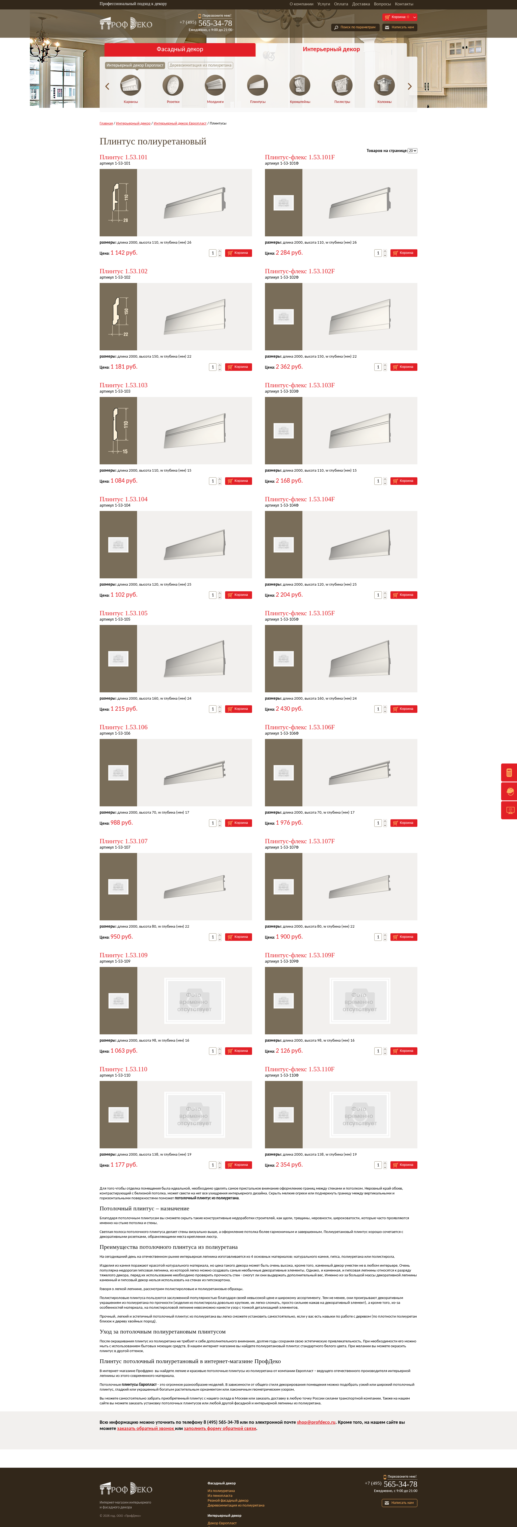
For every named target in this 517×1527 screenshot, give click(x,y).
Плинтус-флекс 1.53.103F (300, 385)
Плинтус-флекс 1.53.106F (300, 727)
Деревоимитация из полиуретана (201, 65)
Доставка (361, 4)
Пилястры (342, 102)
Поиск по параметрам (358, 27)
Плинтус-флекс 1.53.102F (300, 271)
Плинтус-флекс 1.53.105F (300, 613)
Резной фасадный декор (228, 1501)
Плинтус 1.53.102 (124, 271)
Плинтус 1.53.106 (124, 727)
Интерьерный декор (331, 49)
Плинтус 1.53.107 (124, 841)
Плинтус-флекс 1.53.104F (300, 499)
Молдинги (215, 102)
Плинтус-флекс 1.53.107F (300, 841)
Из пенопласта (220, 1496)
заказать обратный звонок (146, 1428)
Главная (106, 124)
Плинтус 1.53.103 (124, 385)
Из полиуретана (221, 1491)
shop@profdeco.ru (316, 1422)
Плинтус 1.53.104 (124, 499)
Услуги (323, 4)
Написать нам (403, 27)
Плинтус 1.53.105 (124, 613)
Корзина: (400, 17)
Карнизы (131, 102)
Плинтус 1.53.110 (123, 1069)
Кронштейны (300, 102)
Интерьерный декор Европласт (135, 65)
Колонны (385, 102)
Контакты (404, 4)
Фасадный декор (180, 49)
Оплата (341, 4)
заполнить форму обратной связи (220, 1428)
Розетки (173, 102)
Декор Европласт (222, 1523)
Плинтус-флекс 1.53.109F (300, 955)
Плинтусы (258, 102)
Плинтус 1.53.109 (124, 955)
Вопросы (382, 4)
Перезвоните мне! (217, 16)
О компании (301, 4)
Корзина (241, 253)
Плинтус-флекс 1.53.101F (300, 157)
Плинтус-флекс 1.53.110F (299, 1069)
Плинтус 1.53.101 (124, 157)
